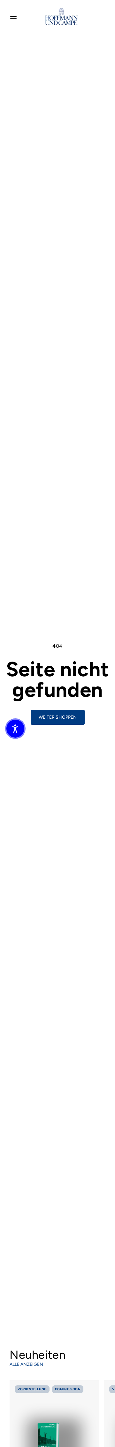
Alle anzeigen (26, 1364)
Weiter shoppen (58, 717)
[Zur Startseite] (61, 16)
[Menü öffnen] (13, 16)
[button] (15, 728)
